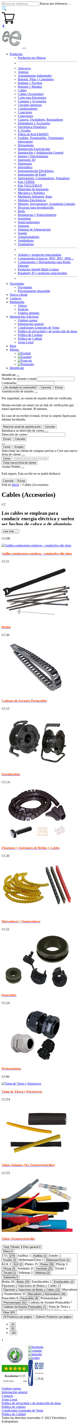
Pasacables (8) (29, 1298)
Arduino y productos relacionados (39, 254)
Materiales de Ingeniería (33, 189)
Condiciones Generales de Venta (38, 327)
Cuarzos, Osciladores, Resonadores (40, 119)
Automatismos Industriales (35, 75)
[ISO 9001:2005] (36, 1385)
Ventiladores (26, 240)
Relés (21, 211)
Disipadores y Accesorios (34, 123)
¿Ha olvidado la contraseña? (20, 387)
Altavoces (24, 68)
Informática (25, 167)
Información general (31, 324)
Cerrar (6, 446)
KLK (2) (18, 1264)
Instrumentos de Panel (32, 174)
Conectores (25, 112)
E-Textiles (24, 130)
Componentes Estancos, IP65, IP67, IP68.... (46, 258)
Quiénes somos (27, 320)
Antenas (23, 72)
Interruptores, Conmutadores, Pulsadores (44, 178)
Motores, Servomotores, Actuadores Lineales (46, 204)
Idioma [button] (14, 349)
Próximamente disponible (34, 291)
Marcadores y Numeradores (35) (47, 1294)
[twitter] (34, 1358)
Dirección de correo (14, 434)
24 (12, 1324)
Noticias (23, 309)
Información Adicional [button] (24, 316)
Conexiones (25, 116)
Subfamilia (10, 1277)
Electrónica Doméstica (32, 127)
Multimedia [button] (17, 302)
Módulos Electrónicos (32, 200)
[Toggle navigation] (24, 48)
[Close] (18, 376)
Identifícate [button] (17, 368)
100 (13, 1332)
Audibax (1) (40, 1255)
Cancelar (46, 387)
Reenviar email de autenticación (22, 426)
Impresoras (25, 163)
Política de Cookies (30, 335)
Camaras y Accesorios (32, 101)
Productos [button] (16, 54)
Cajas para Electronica (32, 97)
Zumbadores (26, 244)
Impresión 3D (26, 160)
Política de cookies (14, 1407)
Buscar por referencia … (55, 3)
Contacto (15, 298)
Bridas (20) (23, 1281)
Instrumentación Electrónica (35, 171)
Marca (8, 1251)
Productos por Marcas (32, 57)
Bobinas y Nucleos (30, 83)
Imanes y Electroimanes (33, 156)
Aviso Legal (25, 342)
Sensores (23, 226)
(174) (12, 1255)
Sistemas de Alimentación (34, 229)
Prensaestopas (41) (14, 1302)
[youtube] (35, 1350)
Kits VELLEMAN (30, 185)
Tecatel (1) (9, 1272)
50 (12, 1328)
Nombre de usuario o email (19, 378)
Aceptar (18, 446)
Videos (22, 305)
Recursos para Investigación (36, 207)
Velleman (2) (42, 1272)
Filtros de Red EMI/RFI (33, 134)
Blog (13, 346)
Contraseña (9, 383)
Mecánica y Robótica (31, 193)
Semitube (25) (44, 1268)
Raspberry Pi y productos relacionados (42, 273)
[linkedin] (35, 1354)
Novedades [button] (17, 283)
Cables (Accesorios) (31, 94)
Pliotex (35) (47, 1264)
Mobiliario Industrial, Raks (35, 196)
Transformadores (28, 237)
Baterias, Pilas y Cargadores (36, 79)
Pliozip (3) (9, 1268)
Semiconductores (29, 222)
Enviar (59, 387)
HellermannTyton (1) (57, 1260)
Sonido (22, 233)
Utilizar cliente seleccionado (30, 458)
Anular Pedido (11, 466)
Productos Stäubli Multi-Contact (38, 269)
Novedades (25, 287)
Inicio (15, 484)
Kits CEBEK (26, 182)
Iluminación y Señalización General (40, 152)
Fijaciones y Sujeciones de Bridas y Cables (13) (31, 1289)
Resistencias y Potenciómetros (37, 215)
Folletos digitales (28, 313)
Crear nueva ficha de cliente (19, 462)
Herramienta (26, 145)
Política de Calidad (30, 338)
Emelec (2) (9, 1260)
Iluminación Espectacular (34, 149)
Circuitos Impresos (30, 105)
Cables (22, 90)
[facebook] (35, 1347)
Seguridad (24, 218)
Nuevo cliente (19, 294)
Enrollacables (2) (64, 1281)
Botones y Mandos (30, 86)
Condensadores (27, 108)
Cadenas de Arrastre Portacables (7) (24, 1306)
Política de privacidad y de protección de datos (47, 331)
